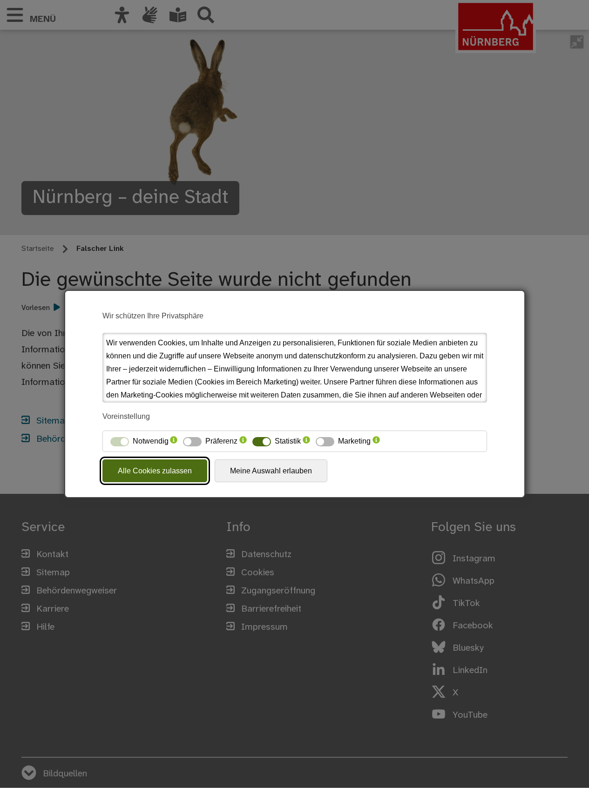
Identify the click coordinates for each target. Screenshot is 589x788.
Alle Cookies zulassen (155, 471)
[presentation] (173, 441)
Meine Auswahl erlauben (271, 471)
